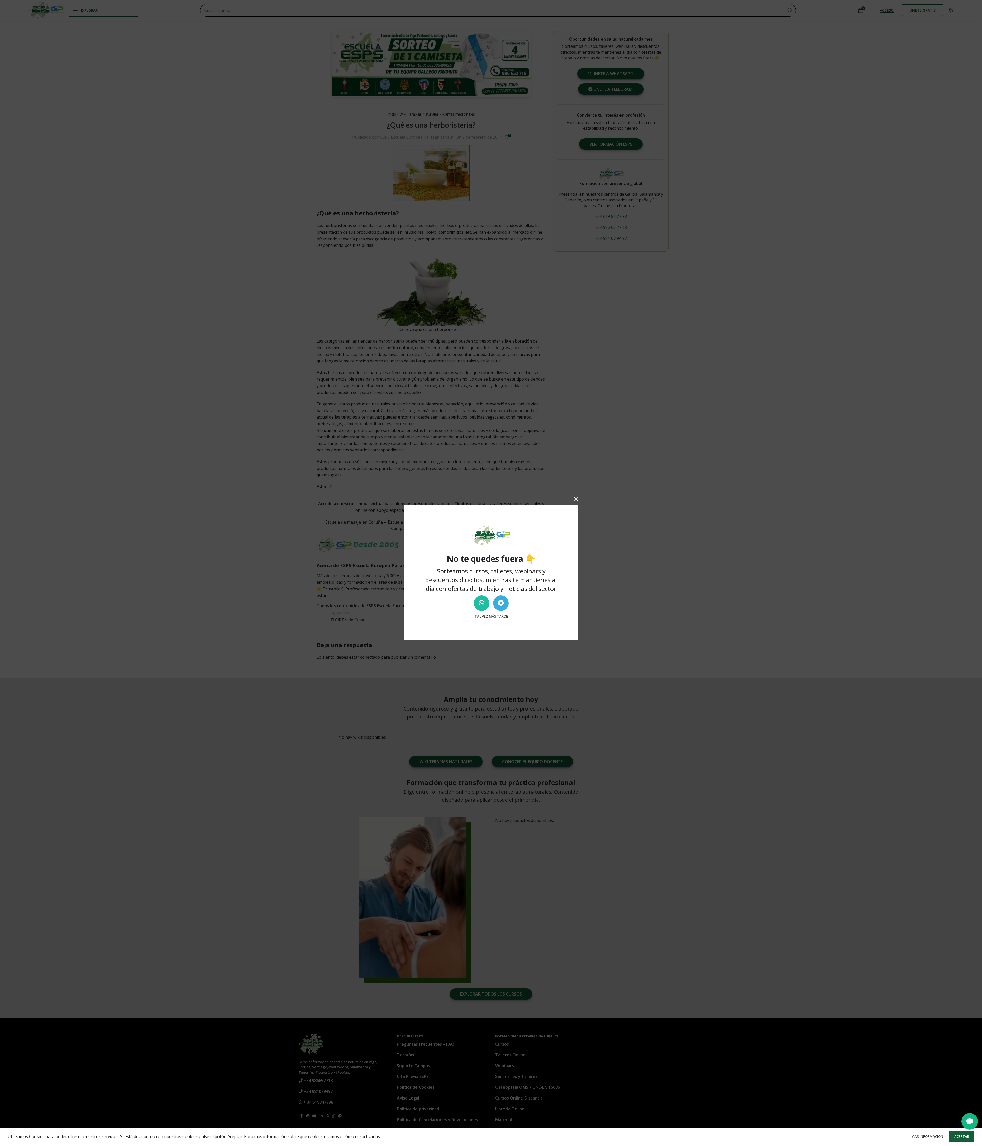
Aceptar (961, 1136)
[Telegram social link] (500, 603)
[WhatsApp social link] (481, 603)
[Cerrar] (575, 499)
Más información (927, 1136)
